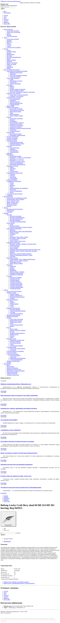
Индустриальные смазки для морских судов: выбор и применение (19, 395)
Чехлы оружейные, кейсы (17, 90)
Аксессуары (13, 356)
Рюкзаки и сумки (11, 338)
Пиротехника (10, 210)
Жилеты (9, 53)
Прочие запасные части (16, 103)
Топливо (12, 298)
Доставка (6, 19)
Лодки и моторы (8, 29)
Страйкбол (10, 195)
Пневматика (10, 154)
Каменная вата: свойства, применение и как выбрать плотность (19, 408)
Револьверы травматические (17, 135)
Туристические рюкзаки (16, 345)
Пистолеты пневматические (17, 161)
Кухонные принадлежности (17, 333)
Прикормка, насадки (12, 258)
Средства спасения (12, 36)
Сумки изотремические (16, 359)
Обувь (5, 37)
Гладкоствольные (14, 147)
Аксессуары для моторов (13, 32)
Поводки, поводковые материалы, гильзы (21, 255)
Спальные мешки (11, 347)
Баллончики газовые (15, 156)
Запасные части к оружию (14, 97)
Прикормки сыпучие (15, 262)
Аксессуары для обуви (13, 39)
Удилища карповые (15, 281)
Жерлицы (12, 230)
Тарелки (12, 336)
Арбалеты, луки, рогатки (13, 93)
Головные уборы (11, 51)
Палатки (9, 317)
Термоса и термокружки (13, 361)
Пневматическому (15, 101)
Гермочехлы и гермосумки (17, 340)
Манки (12, 167)
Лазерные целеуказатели (16, 125)
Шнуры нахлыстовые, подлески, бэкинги (21, 227)
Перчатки (9, 61)
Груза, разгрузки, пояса (13, 200)
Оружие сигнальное (12, 138)
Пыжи (11, 192)
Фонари (9, 206)
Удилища (9, 276)
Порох (11, 186)
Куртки (9, 58)
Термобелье (10, 67)
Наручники (13, 177)
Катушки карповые (15, 220)
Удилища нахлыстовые (16, 284)
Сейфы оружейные (12, 179)
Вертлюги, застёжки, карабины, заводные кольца (23, 244)
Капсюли (12, 185)
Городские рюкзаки (15, 341)
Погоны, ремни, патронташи (17, 89)
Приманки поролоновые (16, 273)
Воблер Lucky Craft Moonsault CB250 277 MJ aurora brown (19, 583)
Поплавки (12, 256)
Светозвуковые (14, 150)
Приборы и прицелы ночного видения (20, 128)
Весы (8, 365)
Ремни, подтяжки (11, 64)
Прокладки (13, 189)
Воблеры (12, 269)
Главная (6, 15)
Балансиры (13, 266)
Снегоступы (13, 82)
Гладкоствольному (15, 99)
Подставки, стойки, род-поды (18, 238)
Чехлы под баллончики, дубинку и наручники (22, 92)
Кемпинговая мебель (12, 299)
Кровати (12, 302)
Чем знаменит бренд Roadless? (9, 420)
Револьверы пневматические (17, 164)
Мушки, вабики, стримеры (17, 271)
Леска (11, 224)
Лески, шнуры (11, 223)
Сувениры (9, 212)
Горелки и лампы (11, 292)
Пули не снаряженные (16, 191)
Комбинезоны (10, 54)
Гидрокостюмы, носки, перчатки (15, 199)
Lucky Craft (7, 501)
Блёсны (12, 267)
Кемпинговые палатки (16, 320)
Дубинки (12, 175)
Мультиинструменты (15, 111)
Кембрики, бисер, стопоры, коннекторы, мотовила (23, 251)
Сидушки (12, 312)
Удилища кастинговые (16, 283)
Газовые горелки (14, 294)
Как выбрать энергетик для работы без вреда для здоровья (17, 441)
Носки (8, 43)
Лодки (8, 33)
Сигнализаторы (14, 239)
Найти (2, 8)
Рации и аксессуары (12, 372)
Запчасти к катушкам (15, 216)
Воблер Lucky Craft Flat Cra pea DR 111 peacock (16, 582)
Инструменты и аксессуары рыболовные (21, 231)
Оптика (9, 117)
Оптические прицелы (16, 127)
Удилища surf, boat (15, 278)
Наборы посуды (14, 334)
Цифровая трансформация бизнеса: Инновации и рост (16, 384)
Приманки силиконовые (16, 274)
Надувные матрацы (15, 309)
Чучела (12, 170)
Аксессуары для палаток (16, 319)
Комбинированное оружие (17, 143)
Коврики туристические (13, 308)
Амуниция (10, 85)
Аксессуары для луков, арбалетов (19, 94)
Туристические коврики (16, 313)
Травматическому (14, 104)
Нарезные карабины (15, 145)
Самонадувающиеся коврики (17, 311)
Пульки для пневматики (16, 163)
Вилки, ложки (14, 329)
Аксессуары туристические (14, 291)
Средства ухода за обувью (14, 47)
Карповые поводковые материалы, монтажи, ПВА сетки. (25, 249)
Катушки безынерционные (17, 217)
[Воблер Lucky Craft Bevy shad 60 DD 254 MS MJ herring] (8, 526)
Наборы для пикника (12, 316)
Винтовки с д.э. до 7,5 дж (17, 160)
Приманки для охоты (12, 166)
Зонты (11, 301)
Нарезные (12, 149)
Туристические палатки (16, 324)
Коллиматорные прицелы (17, 122)
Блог (5, 18)
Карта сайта (7, 23)
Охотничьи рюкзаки (15, 343)
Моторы (9, 35)
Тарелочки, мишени (15, 76)
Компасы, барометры (12, 368)
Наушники (13, 74)
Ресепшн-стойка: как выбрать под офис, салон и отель (16, 476)
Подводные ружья (12, 205)
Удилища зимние (14, 280)
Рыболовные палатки (15, 322)
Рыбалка (6, 213)
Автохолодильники (15, 355)
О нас (5, 16)
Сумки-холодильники (13, 354)
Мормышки (13, 270)
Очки (11, 235)
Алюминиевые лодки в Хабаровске (11, 430)
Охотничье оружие (12, 140)
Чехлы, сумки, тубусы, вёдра (17, 241)
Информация (7, 541)
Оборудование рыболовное (14, 228)
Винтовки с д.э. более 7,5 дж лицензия (20, 157)
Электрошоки (13, 178)
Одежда (6, 48)
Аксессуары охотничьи (13, 78)
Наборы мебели (14, 304)
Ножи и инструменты (13, 107)
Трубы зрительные (15, 131)
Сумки (12, 344)
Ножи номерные (14, 114)
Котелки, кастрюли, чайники (17, 330)
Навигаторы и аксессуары (14, 369)
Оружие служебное (12, 139)
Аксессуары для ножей (16, 108)
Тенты (11, 323)
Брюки (8, 50)
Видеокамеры (10, 366)
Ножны (12, 88)
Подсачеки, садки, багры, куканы (19, 237)
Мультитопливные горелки (17, 297)
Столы (12, 305)
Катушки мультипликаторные (18, 221)
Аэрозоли (12, 174)
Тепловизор (13, 129)
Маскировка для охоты (16, 81)
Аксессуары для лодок (13, 30)
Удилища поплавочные (16, 285)
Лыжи (11, 79)
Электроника (7, 363)
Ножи (11, 113)
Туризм (6, 290)
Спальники (13, 350)
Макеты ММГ (10, 106)
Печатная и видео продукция (14, 209)
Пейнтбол (9, 153)
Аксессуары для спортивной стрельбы (17, 71)
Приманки (13, 168)
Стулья (12, 306)
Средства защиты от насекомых (15, 351)
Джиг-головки (14, 248)
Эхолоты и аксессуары (13, 375)
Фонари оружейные (15, 83)
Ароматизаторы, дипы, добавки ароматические (22, 259)
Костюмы (9, 55)
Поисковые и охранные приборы (16, 370)
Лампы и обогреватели (16, 295)
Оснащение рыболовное (13, 242)
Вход (5, 11)
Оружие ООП (10, 132)
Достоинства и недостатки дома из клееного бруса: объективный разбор (21, 487)
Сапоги (9, 46)
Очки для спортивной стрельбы (18, 75)
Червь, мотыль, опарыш (16, 263)
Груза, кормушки (14, 246)
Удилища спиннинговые (16, 287)
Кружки (12, 331)
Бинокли (12, 120)
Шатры (12, 326)
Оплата (6, 21)
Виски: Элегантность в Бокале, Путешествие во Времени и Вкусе (19, 453)
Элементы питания (12, 373)
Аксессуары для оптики (16, 118)
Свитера (9, 65)
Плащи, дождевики (12, 62)
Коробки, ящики (14, 232)
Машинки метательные (16, 72)
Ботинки (9, 40)
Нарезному (13, 100)
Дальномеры (13, 121)
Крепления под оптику (16, 124)
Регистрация (7, 12)
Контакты (6, 22)
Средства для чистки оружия (14, 193)
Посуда (9, 327)
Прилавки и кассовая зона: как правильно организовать (17, 464)
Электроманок (14, 171)
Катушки (9, 214)
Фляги (11, 337)
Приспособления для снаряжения (19, 188)
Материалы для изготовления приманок (20, 253)
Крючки (12, 252)
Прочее (6, 207)
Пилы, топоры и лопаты (16, 115)
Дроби (11, 184)
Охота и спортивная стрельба (11, 69)
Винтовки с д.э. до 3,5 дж (17, 159)
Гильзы (12, 182)
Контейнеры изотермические (18, 358)
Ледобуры (12, 234)
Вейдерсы (9, 42)
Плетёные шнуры (14, 225)
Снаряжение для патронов (14, 181)
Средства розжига (11, 352)
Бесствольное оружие (15, 133)
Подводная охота (8, 196)
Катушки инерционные (16, 219)
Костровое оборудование (13, 315)
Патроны (9, 146)
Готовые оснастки (15, 245)
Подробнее (3, 391)
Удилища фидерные (15, 288)
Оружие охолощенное (13, 136)
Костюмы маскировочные (14, 57)
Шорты (9, 68)
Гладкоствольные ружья (16, 142)
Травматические (14, 152)
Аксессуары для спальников (17, 348)
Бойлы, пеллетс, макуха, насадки (19, 260)
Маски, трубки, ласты (13, 202)
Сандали (9, 44)
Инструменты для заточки (17, 110)
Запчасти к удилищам (16, 277)
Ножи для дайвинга (12, 203)
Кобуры (12, 86)
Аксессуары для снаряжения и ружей (17, 198)
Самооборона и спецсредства (14, 173)
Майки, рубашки (11, 60)
